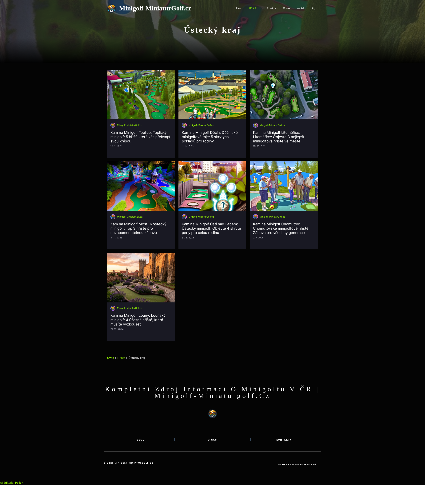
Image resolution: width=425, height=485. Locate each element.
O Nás (286, 8)
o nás (212, 439)
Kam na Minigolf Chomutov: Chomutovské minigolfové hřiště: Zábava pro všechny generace (281, 228)
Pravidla (271, 8)
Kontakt (301, 8)
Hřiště (252, 8)
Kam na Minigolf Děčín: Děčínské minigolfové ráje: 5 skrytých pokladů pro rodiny (210, 136)
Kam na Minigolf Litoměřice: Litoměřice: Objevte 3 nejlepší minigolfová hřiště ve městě (278, 136)
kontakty (284, 439)
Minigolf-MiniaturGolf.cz (155, 8)
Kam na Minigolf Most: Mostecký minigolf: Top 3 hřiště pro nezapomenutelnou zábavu (138, 228)
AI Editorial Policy (11, 482)
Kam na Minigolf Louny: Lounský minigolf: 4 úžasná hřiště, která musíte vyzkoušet (138, 319)
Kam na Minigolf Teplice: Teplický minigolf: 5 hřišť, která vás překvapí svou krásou (140, 136)
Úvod (239, 8)
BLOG (141, 439)
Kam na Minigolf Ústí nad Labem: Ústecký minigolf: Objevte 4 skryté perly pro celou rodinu (211, 228)
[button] (313, 8)
